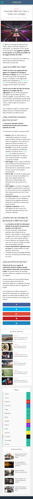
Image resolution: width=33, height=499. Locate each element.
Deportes (16, 9)
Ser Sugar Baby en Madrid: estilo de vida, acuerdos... (21, 464)
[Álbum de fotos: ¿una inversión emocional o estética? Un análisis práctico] (10, 481)
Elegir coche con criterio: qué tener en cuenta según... (21, 455)
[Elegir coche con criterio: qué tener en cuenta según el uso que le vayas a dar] (10, 456)
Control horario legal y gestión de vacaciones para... (20, 488)
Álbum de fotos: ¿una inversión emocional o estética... (20, 480)
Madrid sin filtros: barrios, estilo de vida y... (21, 471)
